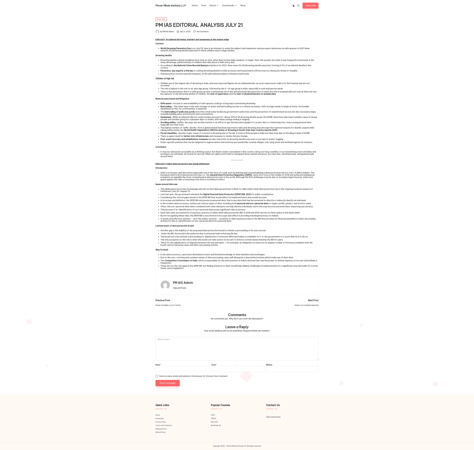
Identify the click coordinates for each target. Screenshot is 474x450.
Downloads (160, 418)
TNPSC (213, 418)
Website (269, 365)
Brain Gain (161, 19)
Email (214, 365)
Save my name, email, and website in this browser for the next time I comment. (193, 376)
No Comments (202, 31)
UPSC (213, 415)
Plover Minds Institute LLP (171, 5)
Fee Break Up (216, 425)
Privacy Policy (161, 422)
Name (158, 365)
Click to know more (273, 417)
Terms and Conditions (164, 425)
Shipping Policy (161, 429)
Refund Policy (161, 432)
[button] (310, 5)
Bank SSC (214, 422)
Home (158, 415)
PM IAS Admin (183, 282)
